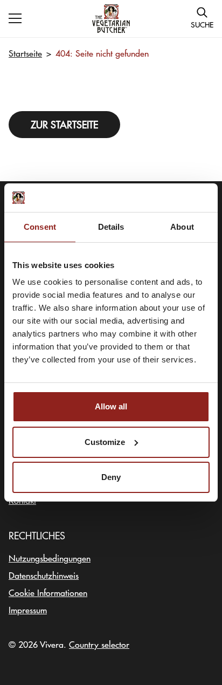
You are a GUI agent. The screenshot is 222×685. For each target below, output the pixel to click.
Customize (105, 442)
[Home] (111, 18)
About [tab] (182, 226)
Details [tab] (111, 226)
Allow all (111, 406)
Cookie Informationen (48, 592)
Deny (111, 477)
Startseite (25, 53)
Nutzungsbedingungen (50, 558)
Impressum (28, 609)
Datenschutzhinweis (44, 575)
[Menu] (15, 18)
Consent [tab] (40, 226)
